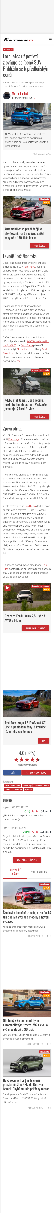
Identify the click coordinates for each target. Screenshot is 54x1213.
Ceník (7, 790)
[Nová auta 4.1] (27, 1062)
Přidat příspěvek (29, 859)
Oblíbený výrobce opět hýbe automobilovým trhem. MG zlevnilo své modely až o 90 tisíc (25, 1025)
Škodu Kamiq (24, 349)
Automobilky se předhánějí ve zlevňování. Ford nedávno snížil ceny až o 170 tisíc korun (24, 233)
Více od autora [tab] (39, 872)
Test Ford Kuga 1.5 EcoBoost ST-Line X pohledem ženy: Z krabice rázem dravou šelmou (25, 727)
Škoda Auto (17, 790)
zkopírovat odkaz (38, 772)
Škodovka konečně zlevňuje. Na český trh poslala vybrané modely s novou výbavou (27, 917)
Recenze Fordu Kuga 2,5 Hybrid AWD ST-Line (24, 618)
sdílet (13, 772)
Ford (7, 786)
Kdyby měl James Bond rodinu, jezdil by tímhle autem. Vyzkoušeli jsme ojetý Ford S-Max (26, 404)
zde (19, 361)
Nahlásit (47, 811)
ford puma (15, 786)
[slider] (27, 759)
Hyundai (28, 790)
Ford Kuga (13, 439)
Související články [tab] (15, 872)
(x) (28, 811)
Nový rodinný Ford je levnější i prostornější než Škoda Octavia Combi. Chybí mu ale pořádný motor (26, 1084)
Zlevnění (38, 786)
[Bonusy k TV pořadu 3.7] (27, 381)
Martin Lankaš (20, 93)
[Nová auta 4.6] (27, 209)
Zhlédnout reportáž (35, 628)
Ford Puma (29, 266)
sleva (46, 786)
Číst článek (39, 245)
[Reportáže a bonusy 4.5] (27, 596)
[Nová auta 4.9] (27, 895)
